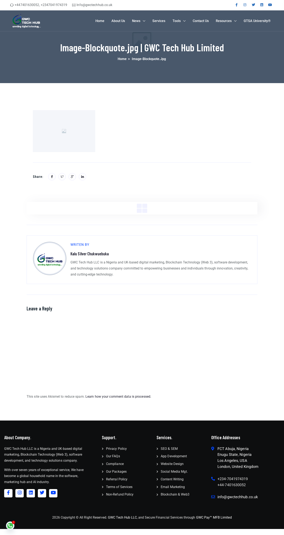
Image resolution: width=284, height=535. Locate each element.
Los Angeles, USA (232, 460)
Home (99, 21)
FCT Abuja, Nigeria (233, 448)
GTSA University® (257, 21)
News (136, 21)
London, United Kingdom (237, 466)
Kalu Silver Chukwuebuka (89, 253)
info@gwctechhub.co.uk (237, 497)
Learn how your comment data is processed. (118, 396)
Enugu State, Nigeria (234, 454)
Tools (177, 21)
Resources (224, 21)
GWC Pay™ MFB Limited (214, 517)
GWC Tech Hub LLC (122, 517)
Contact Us (201, 21)
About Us (118, 21)
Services (158, 21)
